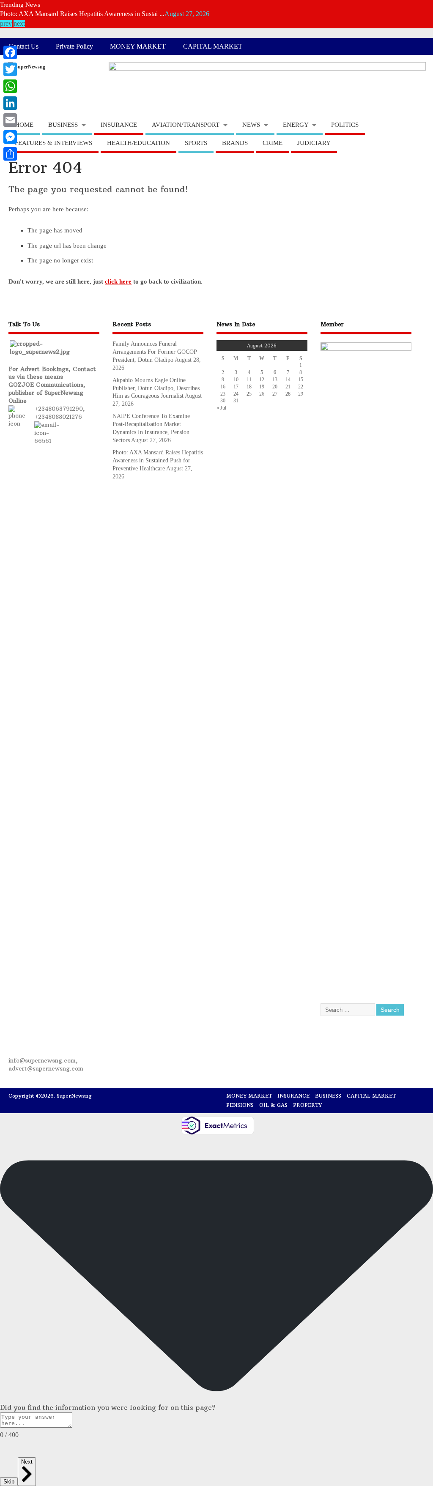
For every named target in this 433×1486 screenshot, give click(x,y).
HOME (24, 124)
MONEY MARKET (138, 46)
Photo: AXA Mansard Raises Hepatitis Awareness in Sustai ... (82, 12)
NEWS (251, 124)
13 (274, 379)
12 (261, 379)
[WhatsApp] (10, 86)
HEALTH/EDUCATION (138, 142)
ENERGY (296, 124)
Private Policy (74, 46)
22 (300, 387)
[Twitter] (10, 69)
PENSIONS (240, 1105)
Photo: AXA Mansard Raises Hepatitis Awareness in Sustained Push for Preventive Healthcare (157, 460)
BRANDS (235, 142)
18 (249, 387)
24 (235, 394)
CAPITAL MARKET (212, 46)
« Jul (221, 408)
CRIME (272, 142)
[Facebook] (10, 52)
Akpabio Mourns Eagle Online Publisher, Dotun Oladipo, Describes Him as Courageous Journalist (156, 388)
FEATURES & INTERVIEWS (53, 142)
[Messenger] (10, 136)
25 (249, 394)
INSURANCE (119, 124)
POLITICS (345, 124)
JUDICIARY (314, 142)
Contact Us (23, 46)
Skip (8, 1481)
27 (274, 394)
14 (287, 379)
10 (235, 379)
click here (118, 281)
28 (287, 394)
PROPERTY (307, 1105)
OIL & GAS (273, 1105)
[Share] (10, 153)
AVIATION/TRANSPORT (185, 124)
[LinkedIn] (10, 103)
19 (261, 387)
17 (235, 387)
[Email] (10, 120)
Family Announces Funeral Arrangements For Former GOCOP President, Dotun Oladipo (154, 352)
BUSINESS (63, 124)
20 (274, 387)
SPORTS (196, 142)
